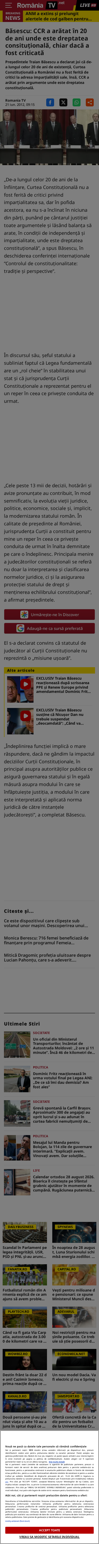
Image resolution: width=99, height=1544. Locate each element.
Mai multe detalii (57, 1461)
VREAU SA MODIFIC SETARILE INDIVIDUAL (49, 1537)
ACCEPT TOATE (49, 1530)
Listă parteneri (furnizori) (17, 1521)
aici (6, 1481)
